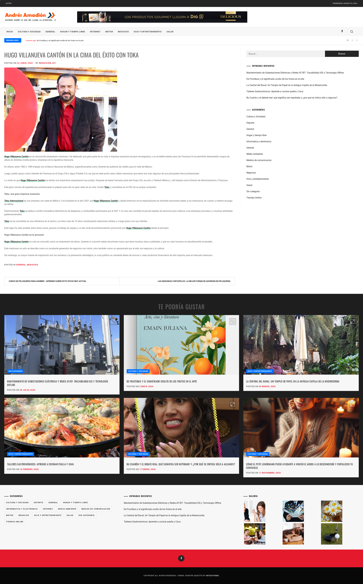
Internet (95, 31)
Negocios (123, 31)
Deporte (250, 122)
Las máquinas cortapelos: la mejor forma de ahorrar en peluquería (194, 281)
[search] (351, 31)
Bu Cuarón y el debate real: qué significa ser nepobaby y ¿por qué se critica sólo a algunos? (291, 97)
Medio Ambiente (254, 154)
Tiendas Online (253, 197)
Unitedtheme (212, 576)
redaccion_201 (47, 63)
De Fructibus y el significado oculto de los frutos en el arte (275, 79)
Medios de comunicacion (259, 160)
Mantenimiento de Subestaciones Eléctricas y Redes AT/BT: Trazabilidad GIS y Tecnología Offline (295, 72)
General (50, 31)
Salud (170, 31)
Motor (109, 31)
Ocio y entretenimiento (148, 31)
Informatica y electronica (258, 141)
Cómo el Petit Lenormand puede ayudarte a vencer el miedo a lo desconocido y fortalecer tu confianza (299, 466)
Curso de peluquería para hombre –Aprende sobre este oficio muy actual (47, 281)
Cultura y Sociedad (29, 31)
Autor (8, 3)
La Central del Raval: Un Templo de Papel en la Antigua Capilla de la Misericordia (69, 40)
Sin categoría (253, 191)
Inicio (9, 31)
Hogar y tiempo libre (72, 31)
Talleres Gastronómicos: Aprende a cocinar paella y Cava (274, 91)
